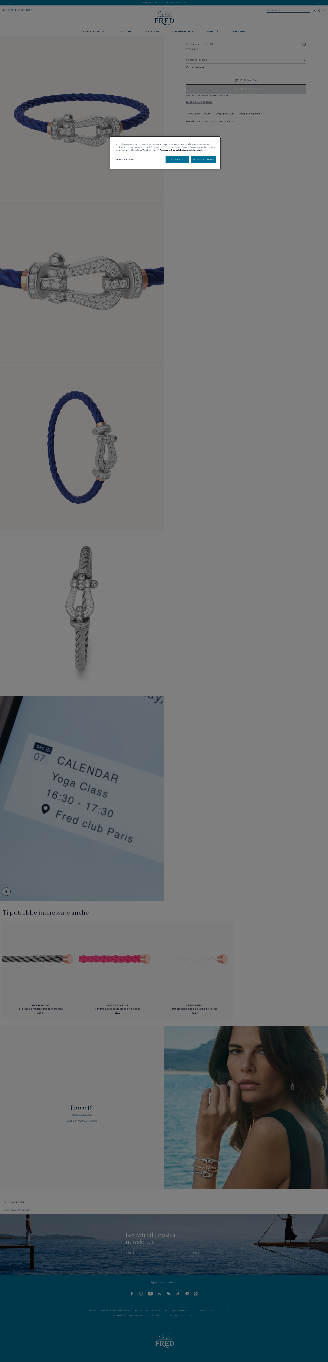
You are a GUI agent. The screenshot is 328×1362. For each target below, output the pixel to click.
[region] (165, 152)
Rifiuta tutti (177, 159)
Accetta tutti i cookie (203, 159)
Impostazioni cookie (125, 159)
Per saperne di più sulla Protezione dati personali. (181, 150)
